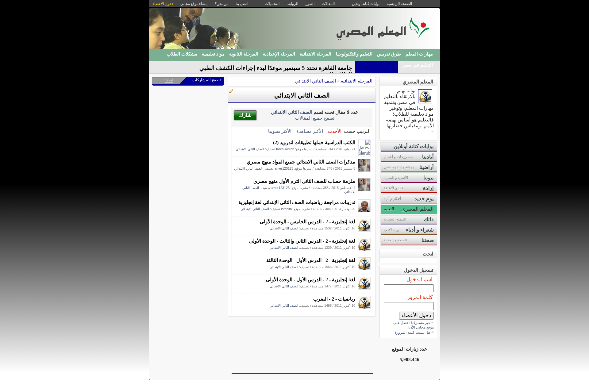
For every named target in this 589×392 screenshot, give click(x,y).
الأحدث (334, 131)
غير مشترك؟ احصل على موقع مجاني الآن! (413, 325)
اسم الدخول (419, 279)
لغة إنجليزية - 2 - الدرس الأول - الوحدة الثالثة (310, 260)
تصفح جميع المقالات (314, 118)
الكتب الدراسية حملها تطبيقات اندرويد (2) (314, 142)
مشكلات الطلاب (182, 54)
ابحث (169, 80)
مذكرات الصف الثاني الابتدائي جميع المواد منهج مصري (301, 161)
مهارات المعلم (419, 54)
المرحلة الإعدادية (279, 54)
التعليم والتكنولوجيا (354, 54)
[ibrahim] (364, 210)
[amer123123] (364, 170)
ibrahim (286, 209)
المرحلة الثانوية (243, 54)
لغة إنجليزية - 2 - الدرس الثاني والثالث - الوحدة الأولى (302, 241)
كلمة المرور (420, 297)
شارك (245, 115)
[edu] (364, 230)
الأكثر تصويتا (279, 131)
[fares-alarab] (364, 153)
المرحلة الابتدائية (315, 54)
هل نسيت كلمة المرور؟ (412, 332)
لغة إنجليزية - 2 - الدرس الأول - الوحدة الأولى (310, 279)
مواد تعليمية (213, 54)
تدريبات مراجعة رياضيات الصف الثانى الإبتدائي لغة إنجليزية (296, 202)
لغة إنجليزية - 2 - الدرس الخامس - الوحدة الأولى (307, 221)
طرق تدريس (389, 54)
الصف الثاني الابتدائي (315, 80)
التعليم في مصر (418, 65)
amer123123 (284, 168)
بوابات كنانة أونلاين (365, 4)
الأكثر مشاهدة (309, 131)
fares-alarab (285, 149)
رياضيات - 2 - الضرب (334, 299)
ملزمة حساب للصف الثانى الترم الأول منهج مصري (304, 181)
